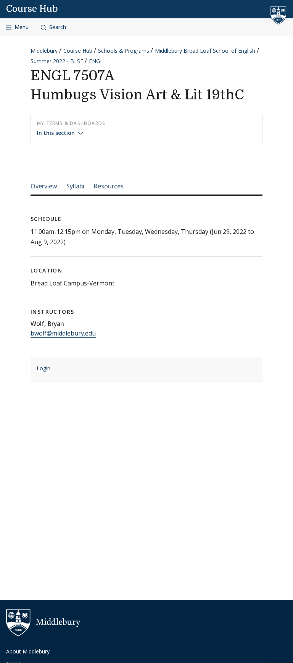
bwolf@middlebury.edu (63, 333)
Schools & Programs (123, 50)
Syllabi (75, 186)
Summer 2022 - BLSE (57, 61)
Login (43, 368)
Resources (108, 186)
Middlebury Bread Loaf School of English (205, 50)
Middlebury (44, 50)
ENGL (96, 61)
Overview (44, 186)
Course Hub (32, 8)
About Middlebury (28, 651)
